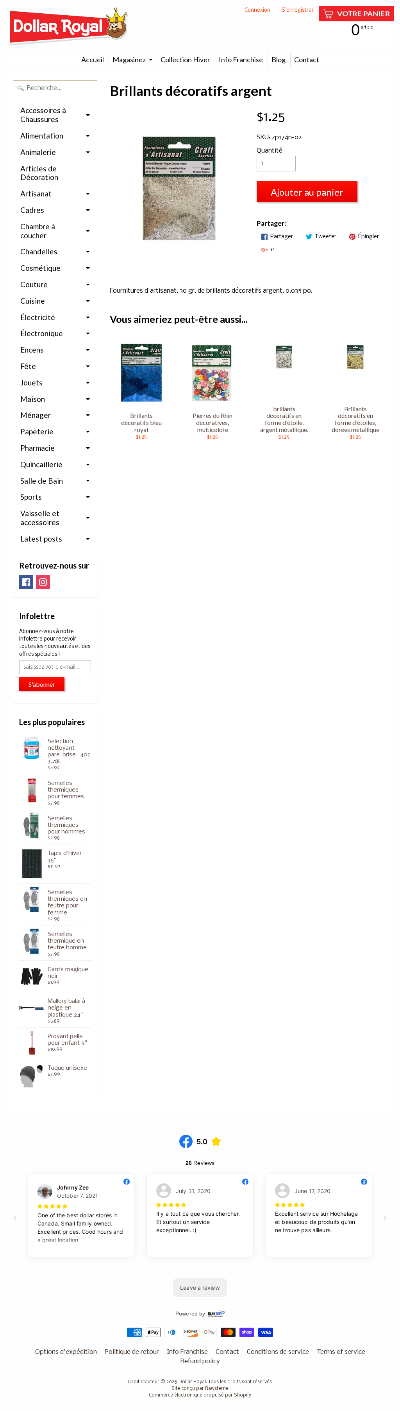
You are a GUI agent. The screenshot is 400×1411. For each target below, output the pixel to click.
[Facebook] (26, 582)
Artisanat (36, 193)
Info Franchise (241, 59)
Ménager (35, 414)
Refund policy (200, 1361)
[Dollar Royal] (68, 26)
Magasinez (129, 59)
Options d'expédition (66, 1352)
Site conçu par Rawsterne (200, 1388)
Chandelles (38, 251)
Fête (28, 366)
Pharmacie (37, 447)
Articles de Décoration (39, 173)
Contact (306, 59)
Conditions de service (278, 1352)
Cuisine (32, 300)
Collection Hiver (185, 59)
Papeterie (37, 431)
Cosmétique (40, 267)
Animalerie (38, 152)
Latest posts (41, 538)
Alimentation (41, 135)
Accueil (92, 59)
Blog (278, 59)
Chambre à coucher (37, 231)
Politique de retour (132, 1352)
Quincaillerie (41, 464)
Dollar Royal (192, 1382)
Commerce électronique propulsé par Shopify (200, 1395)
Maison (32, 398)
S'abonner (42, 684)
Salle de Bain (41, 480)
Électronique (41, 333)
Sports (31, 496)
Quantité (269, 151)
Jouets (31, 382)
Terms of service (341, 1352)
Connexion (257, 10)
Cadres (32, 209)
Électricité (37, 317)
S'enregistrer (298, 10)
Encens (32, 349)
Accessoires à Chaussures (43, 115)
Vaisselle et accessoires (39, 518)
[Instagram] (43, 582)
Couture (34, 284)
